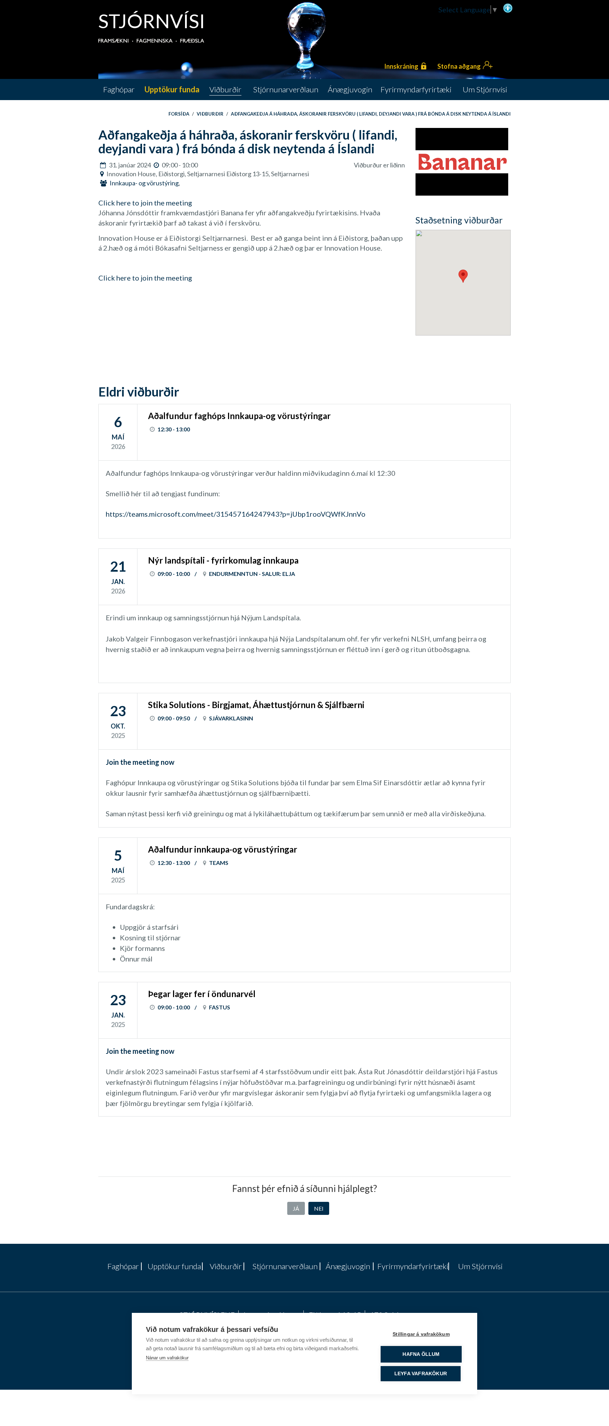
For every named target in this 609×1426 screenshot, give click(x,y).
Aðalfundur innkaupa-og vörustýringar (222, 849)
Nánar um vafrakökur (167, 1357)
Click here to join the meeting (145, 202)
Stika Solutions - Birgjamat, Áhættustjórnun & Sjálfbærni (256, 705)
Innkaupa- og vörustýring (144, 183)
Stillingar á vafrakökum (421, 1334)
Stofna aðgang (459, 66)
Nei (319, 1208)
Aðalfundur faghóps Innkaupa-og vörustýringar (239, 416)
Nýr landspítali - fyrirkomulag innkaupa (223, 560)
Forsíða (178, 114)
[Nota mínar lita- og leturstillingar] (507, 7)
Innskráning (401, 66)
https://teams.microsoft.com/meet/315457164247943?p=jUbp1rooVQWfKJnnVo (235, 514)
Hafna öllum (420, 1354)
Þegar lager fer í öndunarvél (202, 994)
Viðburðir (210, 114)
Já (296, 1208)
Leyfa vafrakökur (420, 1373)
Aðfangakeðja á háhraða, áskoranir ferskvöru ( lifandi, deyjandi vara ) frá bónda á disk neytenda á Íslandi (371, 114)
